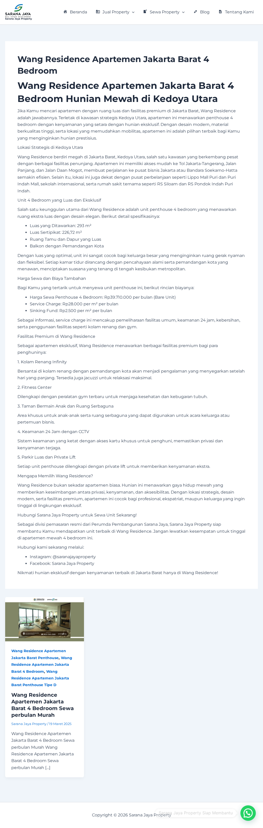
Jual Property (115, 12)
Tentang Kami (239, 12)
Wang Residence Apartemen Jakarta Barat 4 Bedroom (41, 665)
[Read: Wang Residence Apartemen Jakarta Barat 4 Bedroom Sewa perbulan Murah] (44, 618)
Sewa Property (165, 12)
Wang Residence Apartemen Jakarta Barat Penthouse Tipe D (40, 678)
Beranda (78, 12)
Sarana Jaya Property (18, 18)
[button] (132, 12)
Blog (205, 12)
